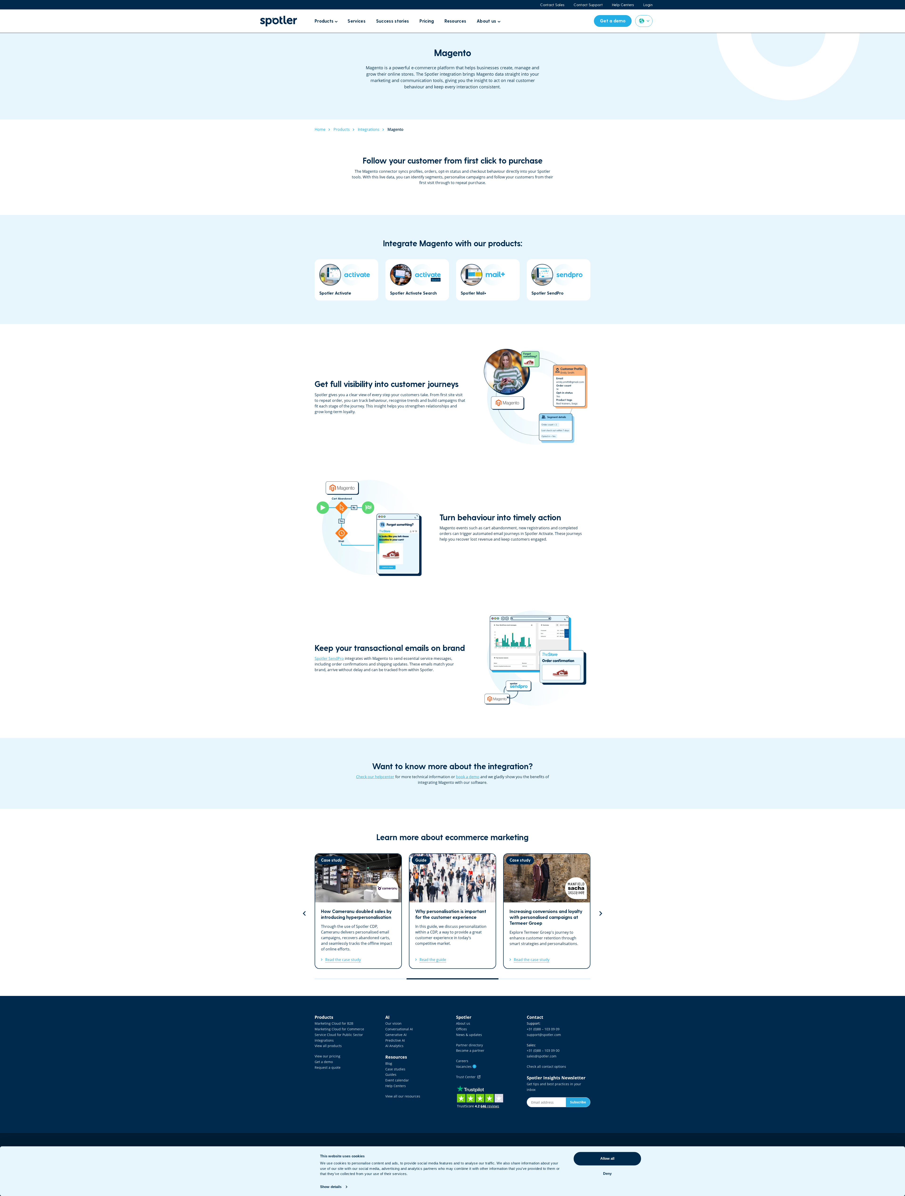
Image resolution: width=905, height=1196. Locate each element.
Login (648, 5)
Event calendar (397, 1080)
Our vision (393, 1023)
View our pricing (327, 1056)
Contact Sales (552, 5)
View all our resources (402, 1096)
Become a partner (470, 1050)
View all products (328, 1046)
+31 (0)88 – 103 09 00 (543, 1050)
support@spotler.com (544, 1034)
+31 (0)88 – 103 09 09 (543, 1029)
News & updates (469, 1034)
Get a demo (324, 1062)
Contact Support (588, 5)
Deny (607, 1173)
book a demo (467, 776)
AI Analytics (394, 1046)
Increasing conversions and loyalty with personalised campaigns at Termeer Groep (452, 911)
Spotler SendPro (329, 658)
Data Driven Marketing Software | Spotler (278, 21)
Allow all (607, 1158)
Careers (462, 1061)
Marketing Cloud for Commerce (339, 1029)
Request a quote (328, 1067)
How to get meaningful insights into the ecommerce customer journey (547, 911)
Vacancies (465, 1066)
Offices (461, 1029)
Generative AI (396, 1034)
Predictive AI (395, 1040)
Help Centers (623, 5)
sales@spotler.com (541, 1056)
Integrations (324, 1040)
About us (463, 1023)
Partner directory (469, 1045)
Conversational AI (399, 1029)
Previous (304, 913)
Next (600, 913)
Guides (390, 1074)
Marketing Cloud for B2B (334, 1023)
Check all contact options (546, 1066)
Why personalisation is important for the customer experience (358, 911)
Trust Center (466, 1077)
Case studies (395, 1069)
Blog (388, 1063)
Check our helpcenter (375, 776)
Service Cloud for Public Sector (339, 1034)
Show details (330, 1187)
